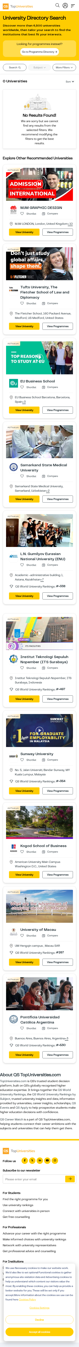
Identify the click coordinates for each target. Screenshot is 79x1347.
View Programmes (58, 232)
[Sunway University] (13, 756)
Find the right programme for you (25, 1199)
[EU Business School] (13, 383)
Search (13, 67)
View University (24, 232)
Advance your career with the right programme (34, 1233)
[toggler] (73, 4)
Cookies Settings (39, 1307)
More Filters (63, 67)
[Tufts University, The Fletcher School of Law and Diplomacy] (13, 289)
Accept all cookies (39, 1332)
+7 (42, 580)
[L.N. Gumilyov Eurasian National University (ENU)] (13, 556)
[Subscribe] (70, 1179)
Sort (68, 81)
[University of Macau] (13, 931)
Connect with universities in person (26, 1211)
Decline (39, 1319)
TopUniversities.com (13, 1081)
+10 (70, 224)
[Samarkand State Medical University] (13, 467)
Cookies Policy (27, 1299)
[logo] (18, 5)
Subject (38, 67)
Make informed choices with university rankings (34, 1239)
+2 (48, 491)
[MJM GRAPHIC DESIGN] (13, 209)
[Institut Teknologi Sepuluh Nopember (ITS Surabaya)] (13, 659)
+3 (24, 402)
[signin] (65, 4)
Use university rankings (18, 1205)
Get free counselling (16, 1217)
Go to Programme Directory (38, 51)
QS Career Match (11, 1119)
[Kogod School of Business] (13, 848)
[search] (57, 6)
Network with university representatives (29, 1245)
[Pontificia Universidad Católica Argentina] (13, 1019)
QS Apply (22, 1108)
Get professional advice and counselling (29, 1251)
